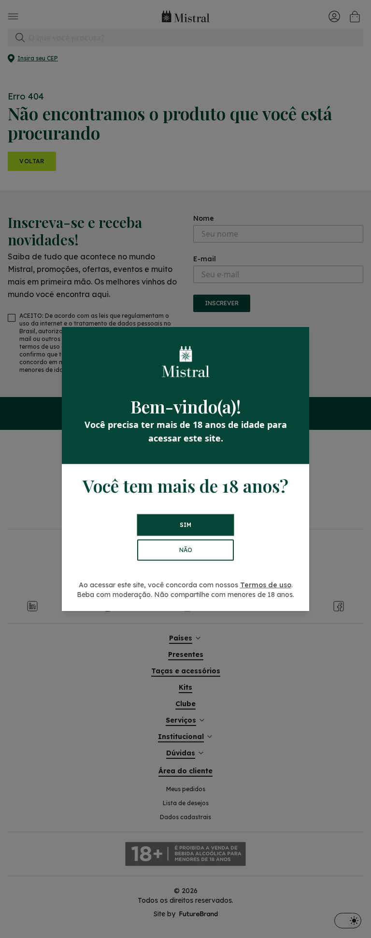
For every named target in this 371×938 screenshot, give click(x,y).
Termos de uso (265, 585)
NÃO (185, 550)
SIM (185, 524)
